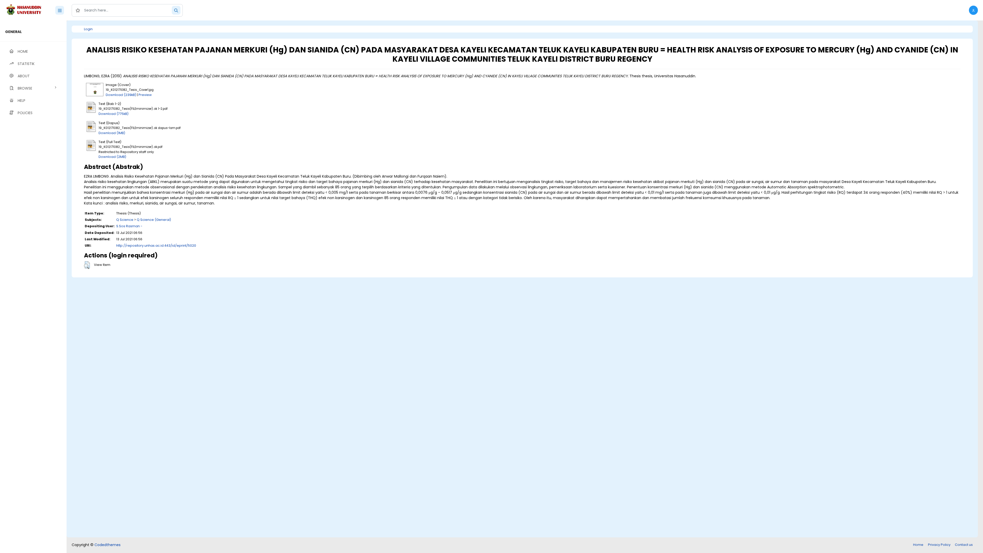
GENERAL (13, 31)
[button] (973, 10)
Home (918, 545)
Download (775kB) (114, 114)
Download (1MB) (112, 133)
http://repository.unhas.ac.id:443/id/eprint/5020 (156, 245)
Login (88, 29)
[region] (33, 286)
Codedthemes (107, 544)
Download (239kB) (121, 95)
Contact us (964, 545)
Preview (145, 95)
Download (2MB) (112, 157)
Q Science (124, 220)
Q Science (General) (154, 220)
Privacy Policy (939, 545)
